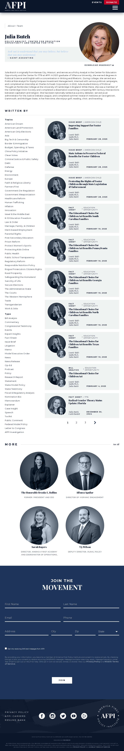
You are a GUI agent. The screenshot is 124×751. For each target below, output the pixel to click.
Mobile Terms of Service (99, 747)
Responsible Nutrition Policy (20, 265)
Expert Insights (13, 334)
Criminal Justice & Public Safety (21, 159)
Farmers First (12, 186)
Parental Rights (13, 234)
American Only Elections (18, 131)
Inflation (9, 206)
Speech (9, 412)
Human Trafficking (14, 202)
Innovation (10, 210)
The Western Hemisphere (18, 296)
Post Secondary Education (19, 238)
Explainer (10, 404)
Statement (10, 381)
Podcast (9, 369)
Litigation (10, 345)
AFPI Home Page (108, 716)
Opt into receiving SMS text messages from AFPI (25, 649)
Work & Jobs (11, 308)
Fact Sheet (11, 338)
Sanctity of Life (13, 281)
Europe (9, 179)
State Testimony (13, 389)
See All (116, 444)
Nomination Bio (13, 397)
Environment (11, 175)
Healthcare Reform (15, 198)
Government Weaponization (20, 194)
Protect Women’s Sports (18, 245)
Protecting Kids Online (17, 249)
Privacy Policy (93, 661)
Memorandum (12, 400)
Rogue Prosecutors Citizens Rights (23, 269)
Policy (8, 373)
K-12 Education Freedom (18, 218)
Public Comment (14, 420)
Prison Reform (12, 241)
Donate (111, 2)
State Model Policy (15, 385)
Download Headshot (98, 65)
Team (20, 26)
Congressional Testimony (18, 326)
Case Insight (11, 408)
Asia (7, 135)
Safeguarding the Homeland (20, 277)
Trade (8, 300)
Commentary (12, 322)
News (8, 357)
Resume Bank (15, 720)
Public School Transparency (19, 257)
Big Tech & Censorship (17, 139)
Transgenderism (13, 304)
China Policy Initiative (16, 151)
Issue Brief (10, 342)
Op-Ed (8, 365)
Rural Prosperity (13, 273)
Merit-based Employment (18, 230)
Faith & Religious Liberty (18, 183)
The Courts (10, 293)
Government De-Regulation (20, 190)
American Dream (14, 124)
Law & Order (11, 222)
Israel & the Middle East (17, 214)
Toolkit (8, 416)
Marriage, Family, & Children (20, 226)
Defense (9, 167)
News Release (12, 361)
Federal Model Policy (16, 424)
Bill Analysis (11, 318)
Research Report (14, 377)
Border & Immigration (16, 143)
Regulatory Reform (15, 261)
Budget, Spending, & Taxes (19, 147)
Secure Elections (14, 285)
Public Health (12, 253)
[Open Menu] (115, 8)
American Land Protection (19, 128)
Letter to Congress (15, 428)
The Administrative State (18, 289)
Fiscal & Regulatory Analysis (19, 393)
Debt (7, 163)
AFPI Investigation (14, 432)
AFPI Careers (15, 716)
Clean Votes (11, 155)
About (11, 26)
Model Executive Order (17, 353)
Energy (8, 171)
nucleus (66, 740)
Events (97, 2)
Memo (8, 349)
